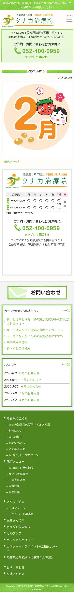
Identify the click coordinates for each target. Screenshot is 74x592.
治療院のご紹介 (17, 418)
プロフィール (17, 507)
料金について (17, 430)
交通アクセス (15, 573)
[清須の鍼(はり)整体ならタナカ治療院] (28, 25)
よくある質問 (17, 448)
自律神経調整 (17, 479)
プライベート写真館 (21, 513)
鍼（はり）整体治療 (21, 467)
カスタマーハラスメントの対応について (32, 549)
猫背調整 (14, 485)
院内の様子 (15, 436)
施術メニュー (15, 461)
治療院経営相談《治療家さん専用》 (30, 557)
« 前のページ (10, 161)
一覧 (67, 310)
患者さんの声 (15, 520)
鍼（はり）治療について (24, 455)
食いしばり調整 (18, 473)
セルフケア (14, 533)
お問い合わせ (15, 567)
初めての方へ (17, 443)
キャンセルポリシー (20, 540)
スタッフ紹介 (15, 501)
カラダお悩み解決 (18, 526)
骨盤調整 (14, 492)
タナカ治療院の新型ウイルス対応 (29, 424)
